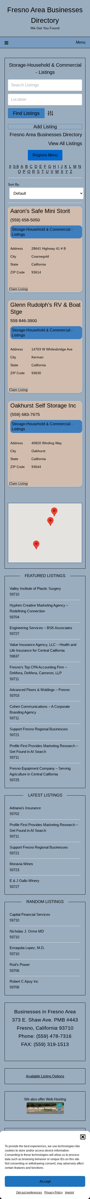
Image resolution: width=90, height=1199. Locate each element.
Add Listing (45, 126)
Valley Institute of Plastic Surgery (35, 588)
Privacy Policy (53, 1192)
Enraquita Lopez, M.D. (27, 948)
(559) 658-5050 (25, 220)
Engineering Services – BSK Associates (41, 628)
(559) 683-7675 (25, 414)
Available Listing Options (45, 1076)
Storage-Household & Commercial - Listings (42, 231)
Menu (80, 42)
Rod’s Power (20, 965)
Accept (45, 1181)
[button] (82, 1136)
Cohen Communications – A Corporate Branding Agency (40, 709)
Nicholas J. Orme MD (27, 931)
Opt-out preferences (29, 1192)
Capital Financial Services (30, 914)
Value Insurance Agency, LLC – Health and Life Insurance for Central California (43, 647)
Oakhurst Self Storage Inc (43, 405)
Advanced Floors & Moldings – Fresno (40, 690)
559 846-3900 (23, 320)
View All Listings (65, 143)
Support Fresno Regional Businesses (39, 729)
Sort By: (14, 184)
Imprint (69, 1192)
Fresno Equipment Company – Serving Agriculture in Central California (40, 771)
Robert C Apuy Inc (24, 981)
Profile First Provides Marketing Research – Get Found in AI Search (44, 749)
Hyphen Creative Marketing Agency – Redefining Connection (39, 608)
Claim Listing (18, 289)
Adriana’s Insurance (25, 808)
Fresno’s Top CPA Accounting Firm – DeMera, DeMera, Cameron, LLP (38, 670)
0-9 (16, 167)
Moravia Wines (21, 864)
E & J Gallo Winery (24, 881)
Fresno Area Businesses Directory (46, 134)
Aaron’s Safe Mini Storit (40, 211)
